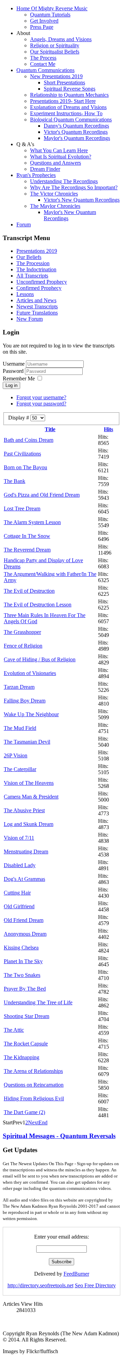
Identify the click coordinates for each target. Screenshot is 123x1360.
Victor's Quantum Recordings (76, 132)
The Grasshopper (22, 632)
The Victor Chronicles (54, 194)
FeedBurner (76, 1274)
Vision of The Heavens (29, 783)
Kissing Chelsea (21, 947)
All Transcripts (32, 276)
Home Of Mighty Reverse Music (51, 8)
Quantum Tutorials (50, 14)
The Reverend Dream (27, 550)
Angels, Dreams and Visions (61, 39)
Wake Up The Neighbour (31, 714)
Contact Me (42, 64)
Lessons (25, 294)
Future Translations (37, 313)
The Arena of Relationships (33, 1071)
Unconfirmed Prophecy (41, 282)
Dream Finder (45, 169)
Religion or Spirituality (54, 45)
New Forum (29, 319)
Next (33, 1122)
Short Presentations (64, 82)
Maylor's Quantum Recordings (77, 138)
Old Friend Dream (23, 920)
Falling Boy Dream (24, 700)
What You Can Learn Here (59, 150)
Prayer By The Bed (25, 989)
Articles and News (36, 300)
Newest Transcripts (37, 306)
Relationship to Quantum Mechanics (69, 95)
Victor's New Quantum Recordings (82, 200)
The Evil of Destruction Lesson (37, 604)
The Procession (33, 263)
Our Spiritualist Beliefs (54, 52)
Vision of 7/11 (19, 838)
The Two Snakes (22, 975)
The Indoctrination (36, 269)
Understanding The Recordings (64, 181)
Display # (19, 418)
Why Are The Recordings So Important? (74, 187)
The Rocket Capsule (26, 1043)
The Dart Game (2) (24, 1112)
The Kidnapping (21, 1057)
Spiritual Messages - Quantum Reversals (59, 1135)
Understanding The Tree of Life (38, 1002)
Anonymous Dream (25, 934)
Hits (108, 429)
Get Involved (44, 21)
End (43, 1122)
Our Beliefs (28, 257)
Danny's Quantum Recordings (76, 126)
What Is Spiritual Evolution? (60, 156)
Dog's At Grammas (24, 879)
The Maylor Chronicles (55, 206)
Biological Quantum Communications (71, 119)
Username (14, 364)
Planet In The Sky (23, 961)
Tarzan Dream (19, 687)
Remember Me (19, 378)
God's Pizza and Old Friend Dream (42, 495)
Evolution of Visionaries (30, 673)
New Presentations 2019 (56, 76)
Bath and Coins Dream (28, 440)
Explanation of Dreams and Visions (68, 107)
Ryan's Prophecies (36, 175)
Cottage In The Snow (27, 536)
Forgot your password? (41, 403)
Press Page (41, 27)
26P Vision (15, 755)
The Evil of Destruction (29, 591)
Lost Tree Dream (22, 508)
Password (14, 371)
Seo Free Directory (95, 1285)
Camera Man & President (31, 797)
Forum (23, 224)
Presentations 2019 (36, 251)
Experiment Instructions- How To (66, 113)
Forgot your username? (41, 397)
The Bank (14, 481)
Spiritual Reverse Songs (69, 89)
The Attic (14, 1030)
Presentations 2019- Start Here (63, 101)
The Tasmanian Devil (27, 742)
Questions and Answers (55, 163)
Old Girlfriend (19, 906)
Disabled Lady (20, 865)
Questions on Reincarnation (34, 1085)
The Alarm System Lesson (32, 522)
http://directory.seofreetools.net (40, 1285)
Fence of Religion (23, 646)
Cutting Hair (17, 893)
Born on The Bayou (25, 467)
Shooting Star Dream (26, 1016)
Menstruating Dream (26, 851)
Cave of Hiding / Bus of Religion (40, 659)
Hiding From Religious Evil (34, 1098)
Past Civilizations (22, 454)
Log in (11, 385)
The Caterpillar (20, 769)
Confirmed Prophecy (39, 288)
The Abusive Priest (24, 810)
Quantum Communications (45, 70)
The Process (43, 58)
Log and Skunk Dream (28, 824)
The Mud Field (20, 728)
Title (50, 429)
